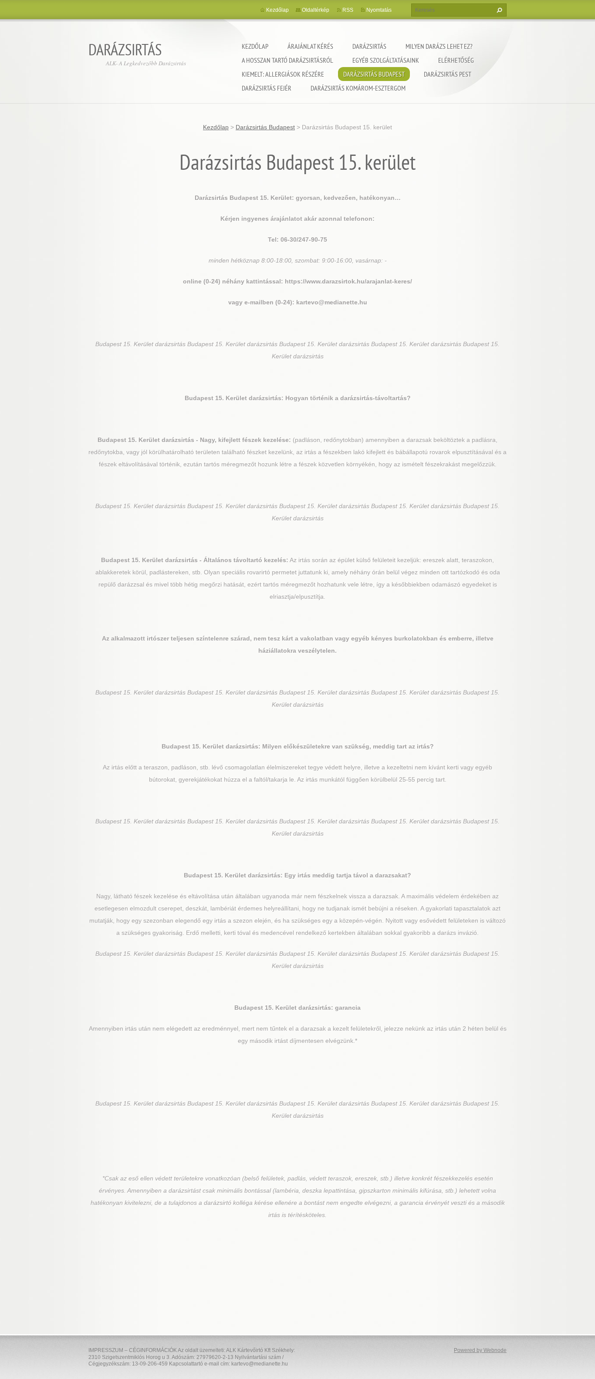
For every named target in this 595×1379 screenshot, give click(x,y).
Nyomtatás (379, 10)
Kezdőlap (255, 46)
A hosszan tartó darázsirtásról (287, 60)
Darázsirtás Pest (447, 74)
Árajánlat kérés (310, 46)
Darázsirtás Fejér (266, 88)
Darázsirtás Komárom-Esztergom (358, 88)
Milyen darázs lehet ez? (439, 46)
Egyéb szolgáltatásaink (385, 60)
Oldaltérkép (315, 10)
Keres (498, 10)
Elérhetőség (456, 60)
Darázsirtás (369, 46)
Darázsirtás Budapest (374, 74)
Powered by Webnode (480, 1350)
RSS (347, 10)
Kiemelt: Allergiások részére (283, 74)
